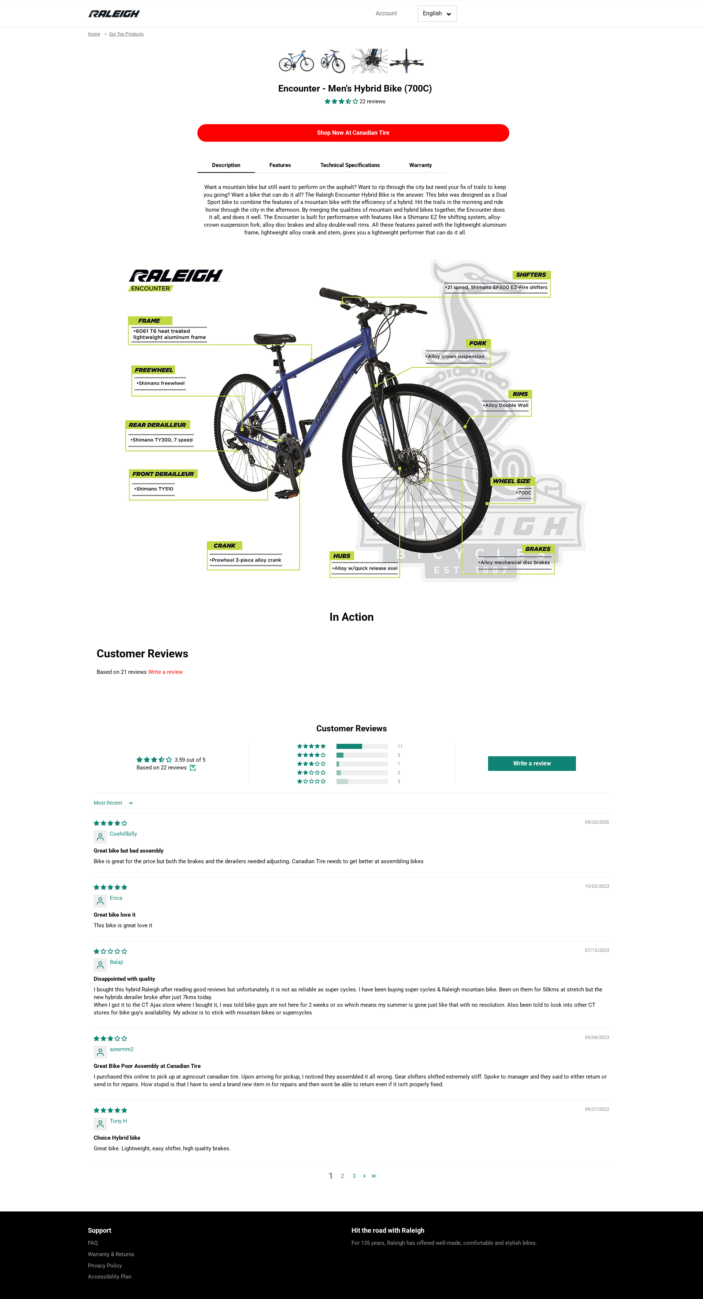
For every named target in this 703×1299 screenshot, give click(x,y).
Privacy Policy (105, 1265)
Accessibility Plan (109, 1276)
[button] (342, 101)
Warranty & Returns (111, 1254)
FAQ (93, 1243)
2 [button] (342, 1176)
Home (94, 34)
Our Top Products (126, 34)
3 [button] (354, 1176)
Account (386, 13)
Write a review (165, 672)
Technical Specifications (350, 165)
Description (226, 165)
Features (280, 165)
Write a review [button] (532, 763)
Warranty (420, 165)
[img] (110, 823)
